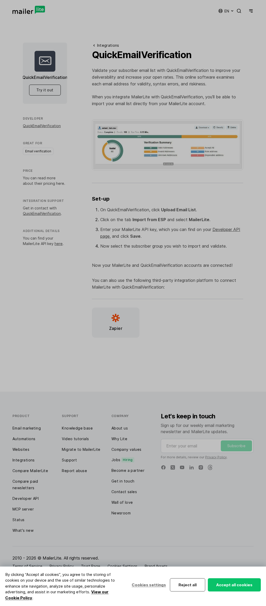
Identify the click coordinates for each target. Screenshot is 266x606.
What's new (23, 530)
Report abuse (74, 470)
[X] (172, 467)
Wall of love (122, 502)
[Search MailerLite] (239, 11)
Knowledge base (77, 428)
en (226, 11)
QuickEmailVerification (42, 126)
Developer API (25, 498)
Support (69, 460)
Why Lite (119, 439)
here (60, 183)
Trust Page (90, 566)
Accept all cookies (234, 584)
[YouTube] (182, 467)
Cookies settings (149, 584)
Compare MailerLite (30, 470)
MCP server (23, 509)
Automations (23, 439)
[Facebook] (163, 467)
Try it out (45, 90)
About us (119, 428)
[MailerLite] (28, 10)
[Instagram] (200, 467)
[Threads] (210, 467)
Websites (20, 449)
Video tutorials (75, 439)
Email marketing (26, 428)
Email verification (38, 151)
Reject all (187, 584)
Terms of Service (27, 566)
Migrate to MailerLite (81, 449)
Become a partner (127, 470)
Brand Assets (156, 566)
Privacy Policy (216, 457)
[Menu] (250, 11)
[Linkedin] (191, 467)
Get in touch (123, 481)
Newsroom (121, 513)
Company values (126, 449)
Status (18, 520)
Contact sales (124, 491)
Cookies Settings (122, 566)
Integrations (23, 460)
